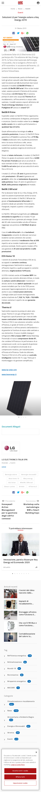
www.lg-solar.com (9, 369)
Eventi (28, 8)
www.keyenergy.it (9, 374)
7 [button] (26, 574)
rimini (22, 486)
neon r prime (10, 486)
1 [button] (19, 417)
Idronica (13, 732)
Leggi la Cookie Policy (18, 764)
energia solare (11, 474)
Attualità (6, 567)
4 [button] (25, 417)
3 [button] (23, 417)
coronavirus (16, 674)
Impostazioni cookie (20, 783)
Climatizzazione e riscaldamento (21, 702)
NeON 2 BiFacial (27, 482)
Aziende (5, 462)
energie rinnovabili (29, 474)
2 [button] (21, 417)
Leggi (4, 467)
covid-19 (14, 668)
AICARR (14, 687)
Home (13, 8)
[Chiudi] (36, 752)
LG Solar (13, 482)
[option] (20, 398)
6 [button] (24, 574)
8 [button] (28, 574)
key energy (28, 478)
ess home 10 (14, 478)
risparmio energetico (19, 681)
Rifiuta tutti (20, 777)
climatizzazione (17, 662)
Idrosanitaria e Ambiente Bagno (20, 718)
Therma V (33, 486)
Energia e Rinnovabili (18, 726)
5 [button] (21, 574)
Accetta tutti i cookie (20, 771)
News (20, 8)
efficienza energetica (20, 655)
